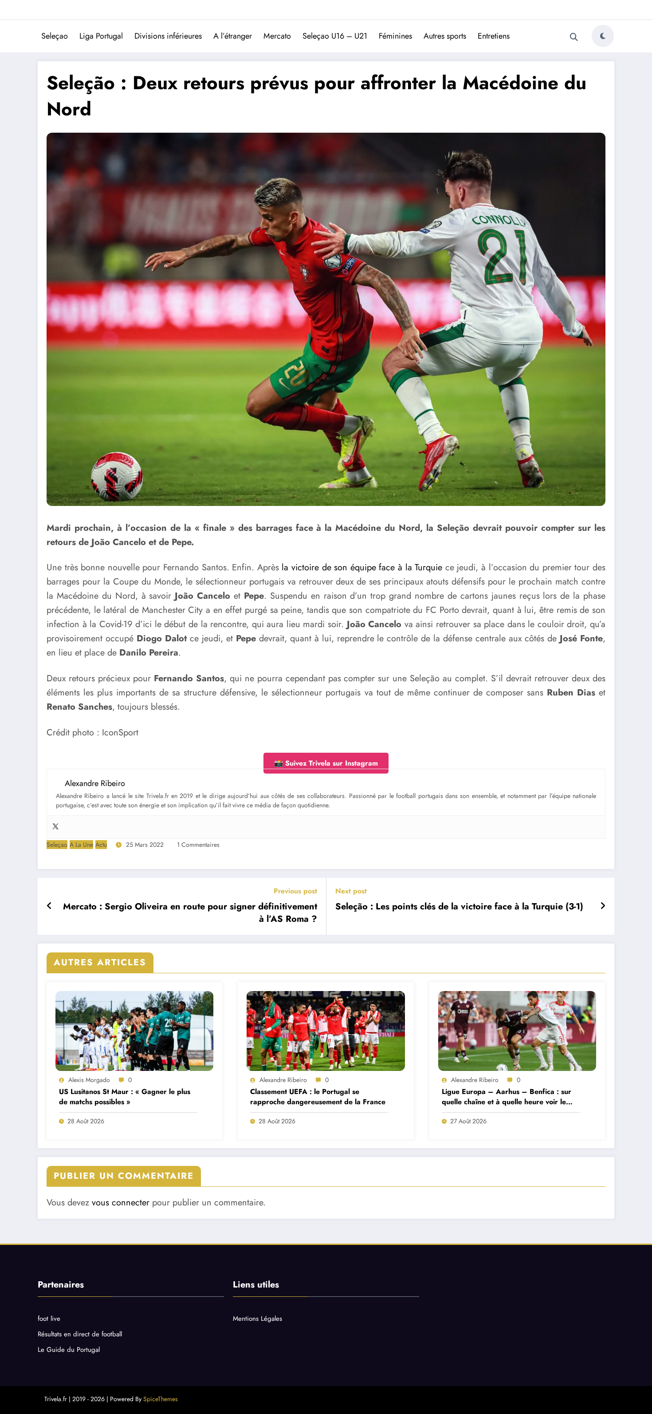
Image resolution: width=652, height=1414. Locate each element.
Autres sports (445, 36)
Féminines (395, 36)
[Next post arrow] (602, 906)
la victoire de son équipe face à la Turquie (362, 567)
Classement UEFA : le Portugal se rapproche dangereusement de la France (317, 1096)
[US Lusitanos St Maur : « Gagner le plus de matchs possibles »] (134, 1031)
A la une (81, 844)
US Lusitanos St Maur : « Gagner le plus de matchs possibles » (124, 1096)
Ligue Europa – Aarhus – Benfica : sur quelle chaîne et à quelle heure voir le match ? (506, 1097)
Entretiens (494, 36)
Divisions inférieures (168, 36)
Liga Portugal (101, 36)
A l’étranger (232, 36)
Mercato (277, 36)
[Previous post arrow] (49, 906)
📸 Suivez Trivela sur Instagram (326, 763)
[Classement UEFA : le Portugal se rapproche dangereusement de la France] (326, 1031)
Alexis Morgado (89, 1079)
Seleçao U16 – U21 (334, 36)
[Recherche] (574, 37)
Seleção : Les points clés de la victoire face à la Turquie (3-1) (459, 907)
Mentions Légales (257, 1318)
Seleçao (54, 36)
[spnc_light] (603, 36)
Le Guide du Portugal (69, 1350)
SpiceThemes (160, 1398)
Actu (101, 844)
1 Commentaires (198, 844)
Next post (351, 891)
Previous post (295, 891)
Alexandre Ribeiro (283, 1079)
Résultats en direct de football (80, 1334)
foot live (49, 1318)
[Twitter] (55, 827)
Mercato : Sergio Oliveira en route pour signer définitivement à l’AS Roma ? (190, 913)
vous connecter (120, 1202)
